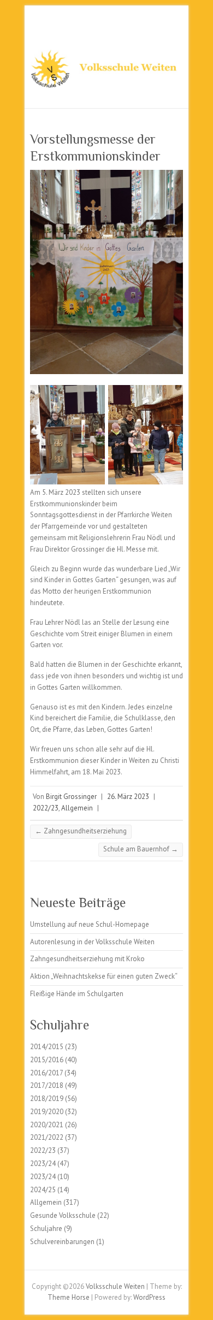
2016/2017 (46, 1073)
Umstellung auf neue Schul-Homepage (89, 924)
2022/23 (45, 808)
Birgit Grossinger (71, 796)
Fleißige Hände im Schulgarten (76, 993)
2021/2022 (46, 1137)
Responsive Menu (176, 30)
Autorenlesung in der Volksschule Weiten (92, 941)
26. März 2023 (128, 796)
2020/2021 (46, 1124)
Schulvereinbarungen (62, 1241)
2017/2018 (46, 1085)
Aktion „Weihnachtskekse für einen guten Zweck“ (103, 976)
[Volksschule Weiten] (106, 72)
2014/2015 (46, 1046)
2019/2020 (46, 1111)
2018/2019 (46, 1098)
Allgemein (77, 808)
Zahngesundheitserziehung (81, 831)
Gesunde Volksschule (63, 1215)
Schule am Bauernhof (140, 849)
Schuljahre (46, 1228)
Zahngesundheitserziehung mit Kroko (87, 958)
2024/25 (43, 1189)
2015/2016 (46, 1059)
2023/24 (43, 1163)
